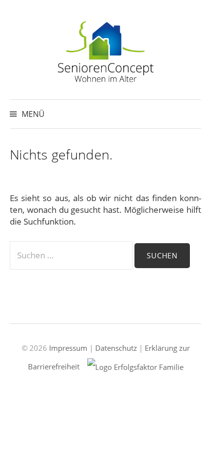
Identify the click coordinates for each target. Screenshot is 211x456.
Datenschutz (116, 348)
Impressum (68, 348)
